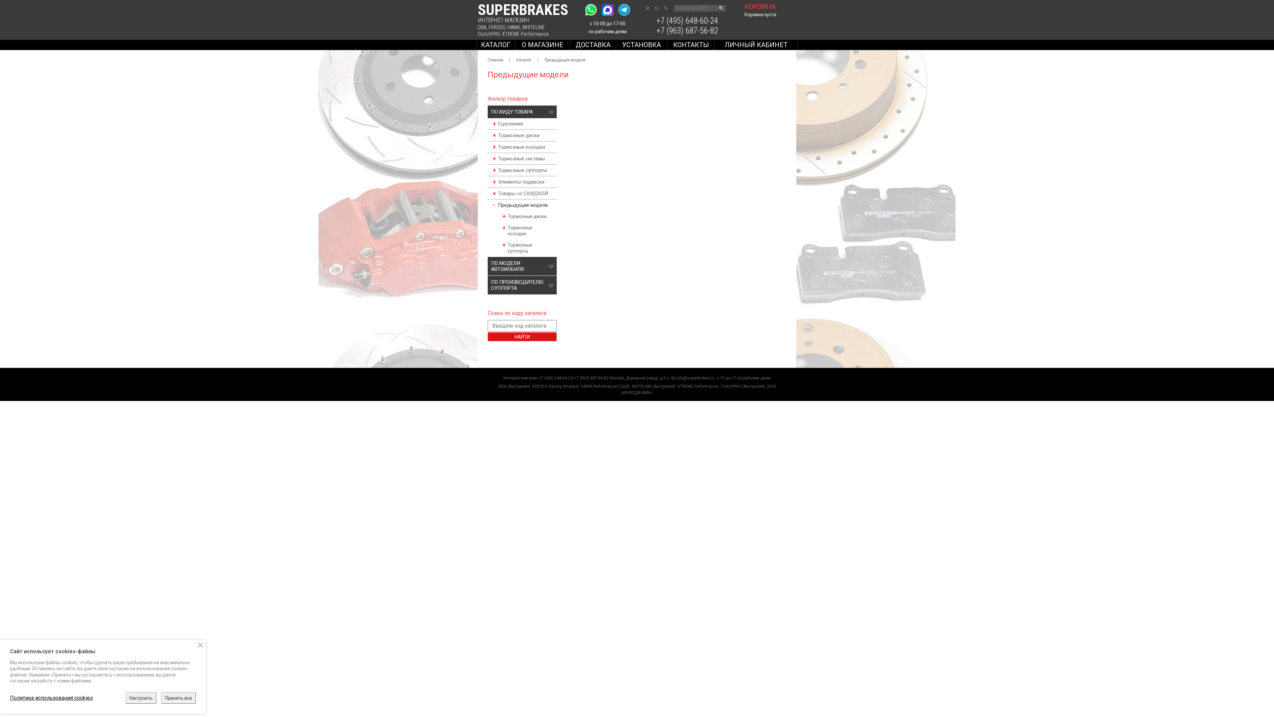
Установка (641, 45)
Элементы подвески (521, 182)
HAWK (514, 27)
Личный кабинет (756, 45)
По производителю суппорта (517, 285)
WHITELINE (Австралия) (653, 386)
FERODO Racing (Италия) (555, 386)
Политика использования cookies (51, 698)
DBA (482, 27)
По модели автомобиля (507, 266)
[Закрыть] (200, 645)
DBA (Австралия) (514, 386)
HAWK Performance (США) (605, 386)
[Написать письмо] (657, 8)
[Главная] (647, 8)
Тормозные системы (521, 159)
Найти (522, 337)
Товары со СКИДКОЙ (523, 194)
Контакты (691, 45)
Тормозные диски (518, 135)
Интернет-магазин (520, 378)
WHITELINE (533, 27)
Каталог (495, 45)
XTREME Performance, (698, 386)
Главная (495, 60)
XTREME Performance (525, 34)
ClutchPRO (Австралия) (743, 386)
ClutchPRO (489, 34)
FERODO (497, 27)
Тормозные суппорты (522, 170)
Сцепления (510, 124)
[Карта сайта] (666, 8)
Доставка (593, 45)
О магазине (542, 45)
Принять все (178, 698)
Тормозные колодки (521, 147)
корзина (760, 6)
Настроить (141, 698)
